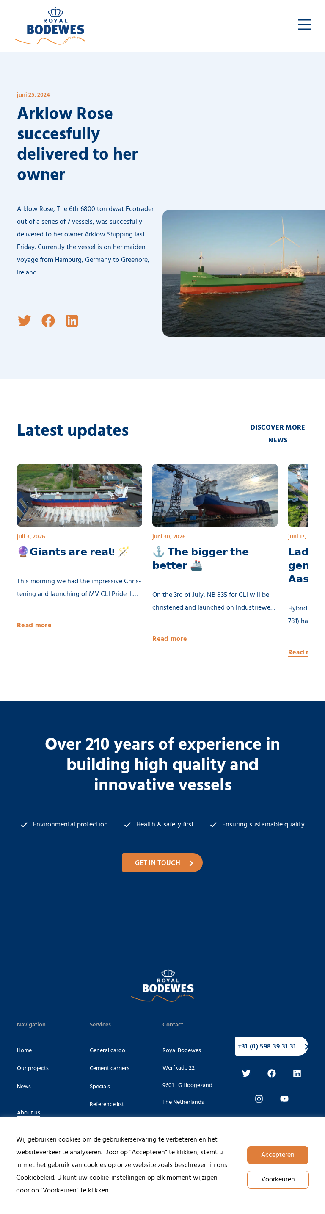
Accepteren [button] (278, 1155)
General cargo (107, 1051)
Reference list (107, 1104)
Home (24, 1051)
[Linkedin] (297, 1073)
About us (28, 1113)
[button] (24, 320)
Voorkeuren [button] (278, 1179)
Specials (100, 1087)
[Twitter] (246, 1073)
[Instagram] (259, 1099)
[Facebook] (271, 1073)
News (24, 1087)
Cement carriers (109, 1068)
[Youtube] (284, 1099)
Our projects (33, 1068)
